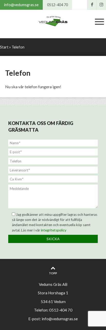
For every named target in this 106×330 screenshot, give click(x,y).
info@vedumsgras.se (21, 5)
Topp (53, 273)
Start (4, 47)
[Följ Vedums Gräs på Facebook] (92, 5)
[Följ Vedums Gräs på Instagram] (101, 5)
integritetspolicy (53, 230)
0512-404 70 (57, 5)
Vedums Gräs (53, 21)
